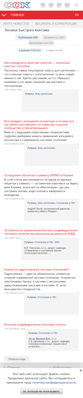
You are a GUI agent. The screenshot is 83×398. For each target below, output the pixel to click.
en (77, 14)
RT (59, 5)
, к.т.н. (46, 338)
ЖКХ (57, 242)
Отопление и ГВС (65, 203)
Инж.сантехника (44, 94)
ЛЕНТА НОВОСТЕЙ (16, 23)
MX (67, 5)
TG (43, 5)
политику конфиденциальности (54, 382)
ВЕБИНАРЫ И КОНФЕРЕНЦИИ (55, 23)
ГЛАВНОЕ (17, 15)
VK (51, 5)
